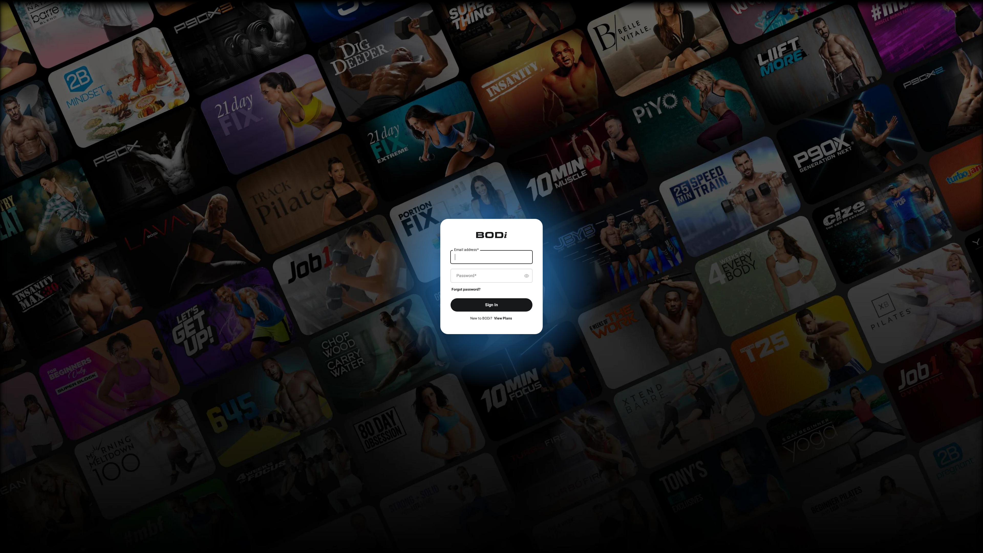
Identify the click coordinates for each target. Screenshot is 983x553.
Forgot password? (466, 289)
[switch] (526, 275)
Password (466, 275)
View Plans (503, 318)
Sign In (491, 305)
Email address (466, 250)
